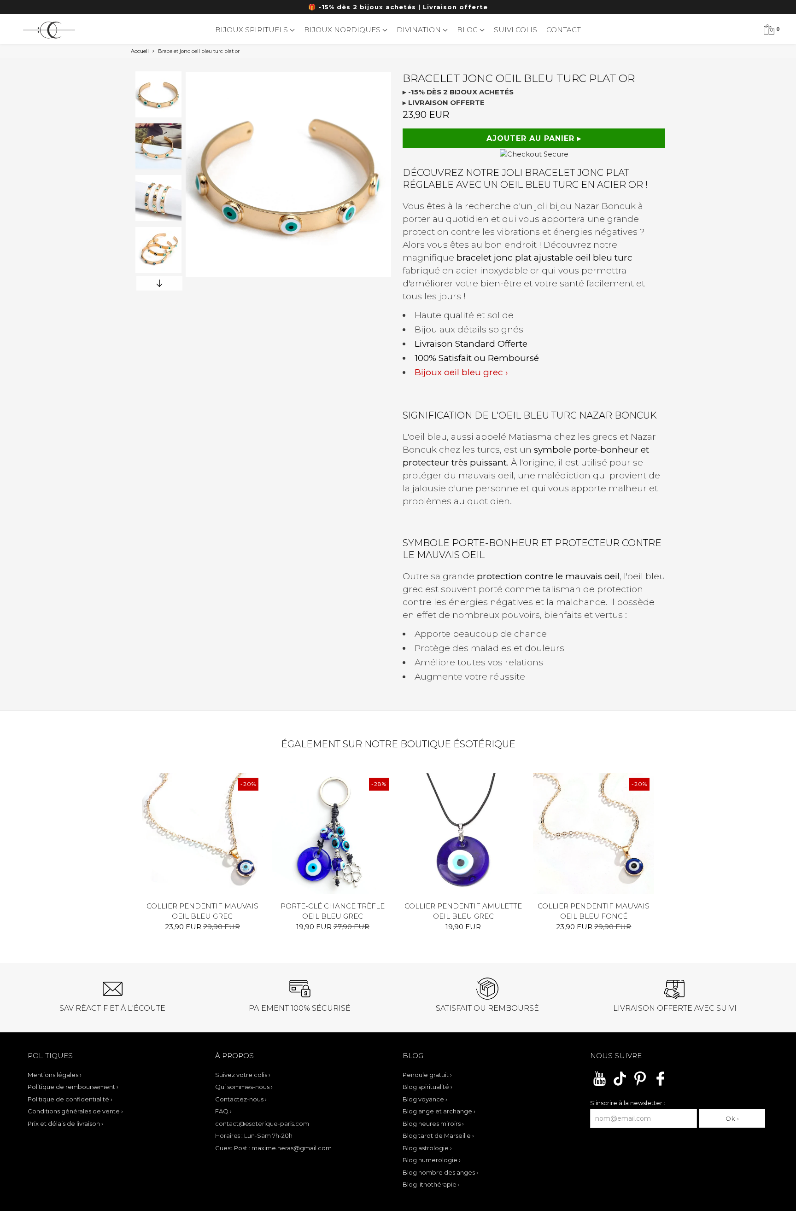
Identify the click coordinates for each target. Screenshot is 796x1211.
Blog (468, 29)
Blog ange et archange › (439, 1111)
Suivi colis (515, 29)
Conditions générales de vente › (75, 1111)
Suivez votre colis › (242, 1074)
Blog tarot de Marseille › (438, 1135)
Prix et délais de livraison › (65, 1123)
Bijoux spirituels (252, 29)
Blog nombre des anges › (440, 1172)
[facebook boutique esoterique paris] (660, 1084)
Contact (563, 29)
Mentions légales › (55, 1074)
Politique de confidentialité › (70, 1099)
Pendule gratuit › (427, 1074)
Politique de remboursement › (73, 1086)
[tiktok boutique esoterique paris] (619, 1084)
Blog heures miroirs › (433, 1123)
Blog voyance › (425, 1099)
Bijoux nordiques (343, 29)
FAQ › (223, 1111)
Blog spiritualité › (427, 1086)
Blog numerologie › (432, 1160)
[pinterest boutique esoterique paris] (640, 1084)
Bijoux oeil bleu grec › (461, 372)
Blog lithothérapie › (431, 1184)
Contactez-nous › (241, 1099)
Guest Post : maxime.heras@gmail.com (273, 1148)
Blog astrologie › (427, 1148)
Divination (420, 29)
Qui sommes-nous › (244, 1086)
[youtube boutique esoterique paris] (599, 1084)
